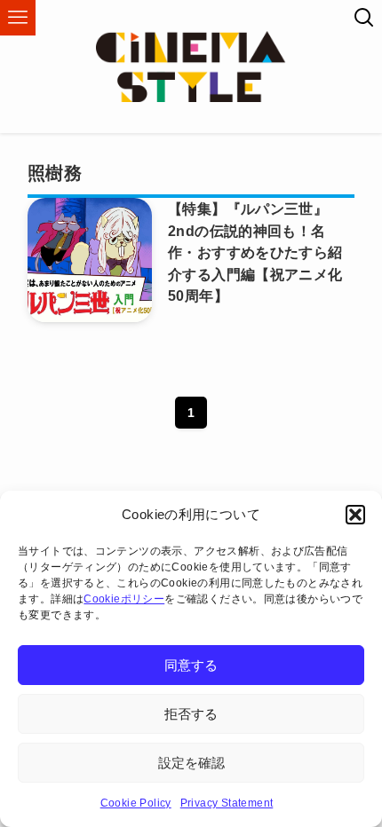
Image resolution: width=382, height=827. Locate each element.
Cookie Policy (135, 803)
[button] (355, 515)
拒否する (191, 713)
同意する (191, 665)
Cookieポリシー (124, 599)
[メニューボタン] (18, 17)
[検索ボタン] (364, 17)
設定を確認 (191, 762)
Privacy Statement (227, 803)
